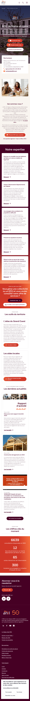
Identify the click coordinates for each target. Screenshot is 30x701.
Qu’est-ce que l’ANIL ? (7, 635)
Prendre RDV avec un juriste (16, 135)
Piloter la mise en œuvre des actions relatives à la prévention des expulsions (15, 260)
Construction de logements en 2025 (14, 455)
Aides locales (5, 653)
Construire (4, 671)
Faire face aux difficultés (8, 677)
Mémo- (6, 657)
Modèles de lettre (6, 655)
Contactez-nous (16, 40)
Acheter (4, 668)
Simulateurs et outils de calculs (10, 649)
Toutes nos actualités (7, 640)
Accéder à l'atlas (12, 345)
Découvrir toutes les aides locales (14, 379)
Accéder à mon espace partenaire (16, 304)
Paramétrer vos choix (10, 695)
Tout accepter (8, 692)
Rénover (4, 673)
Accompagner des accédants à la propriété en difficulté (13, 212)
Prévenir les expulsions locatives (13, 237)
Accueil (3, 8)
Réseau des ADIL (6, 637)
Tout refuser (19, 692)
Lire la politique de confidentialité (10, 688)
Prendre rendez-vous (16, 45)
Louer (3, 666)
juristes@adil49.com (11, 71)
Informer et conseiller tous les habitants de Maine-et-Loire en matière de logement (15, 158)
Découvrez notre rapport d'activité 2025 (14, 414)
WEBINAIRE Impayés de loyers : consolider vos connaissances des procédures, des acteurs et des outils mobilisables (14, 496)
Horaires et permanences (15, 49)
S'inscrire (6, 590)
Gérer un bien (5, 675)
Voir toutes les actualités (15, 518)
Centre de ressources (7, 651)
